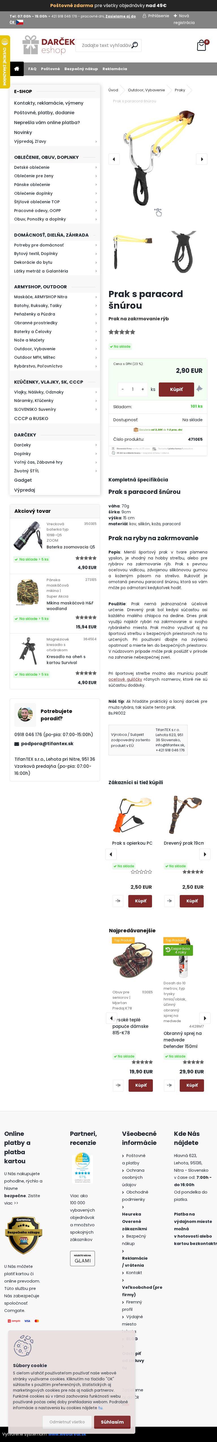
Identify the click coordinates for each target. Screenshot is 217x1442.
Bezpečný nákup (81, 69)
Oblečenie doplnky (33, 193)
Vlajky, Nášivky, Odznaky (39, 392)
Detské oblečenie (31, 167)
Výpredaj (24, 490)
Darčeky (22, 445)
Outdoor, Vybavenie (34, 349)
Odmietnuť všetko (67, 1422)
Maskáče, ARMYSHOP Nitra (40, 297)
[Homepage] (17, 69)
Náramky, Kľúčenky (33, 400)
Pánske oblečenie (32, 184)
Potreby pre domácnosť (39, 245)
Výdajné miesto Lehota (132, 1324)
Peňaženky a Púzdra (34, 314)
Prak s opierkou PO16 (134, 843)
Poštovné (50, 69)
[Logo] (48, 45)
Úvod (113, 90)
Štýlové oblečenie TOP (37, 202)
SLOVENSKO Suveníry (35, 409)
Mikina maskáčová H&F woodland (70, 605)
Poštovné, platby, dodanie (44, 112)
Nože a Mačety (29, 340)
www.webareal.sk (67, 1434)
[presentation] (114, 159)
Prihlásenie (158, 16)
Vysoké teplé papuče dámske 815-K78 (130, 1026)
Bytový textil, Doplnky (36, 253)
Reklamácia (115, 69)
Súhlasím (112, 1422)
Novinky (23, 132)
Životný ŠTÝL (26, 471)
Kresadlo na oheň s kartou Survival (66, 659)
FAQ (32, 69)
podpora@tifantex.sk (47, 743)
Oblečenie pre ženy (33, 176)
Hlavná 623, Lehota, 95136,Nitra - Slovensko (191, 1163)
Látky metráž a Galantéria (41, 271)
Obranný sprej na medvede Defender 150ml (183, 1039)
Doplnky (22, 454)
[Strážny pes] (199, 389)
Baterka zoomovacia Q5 (71, 547)
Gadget (23, 480)
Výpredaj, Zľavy (30, 141)
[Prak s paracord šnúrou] (157, 159)
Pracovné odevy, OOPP (37, 210)
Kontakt (134, 1272)
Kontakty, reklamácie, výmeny (48, 103)
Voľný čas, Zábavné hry (38, 462)
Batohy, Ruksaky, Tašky (38, 305)
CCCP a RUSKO (31, 418)
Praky (180, 90)
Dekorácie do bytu (33, 262)
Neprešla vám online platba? (47, 122)
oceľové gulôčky (125, 679)
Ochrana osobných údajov (133, 1178)
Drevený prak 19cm (184, 843)
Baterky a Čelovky (32, 331)
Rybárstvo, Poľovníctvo (38, 366)
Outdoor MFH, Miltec (34, 357)
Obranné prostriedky (35, 323)
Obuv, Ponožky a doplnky (40, 219)
